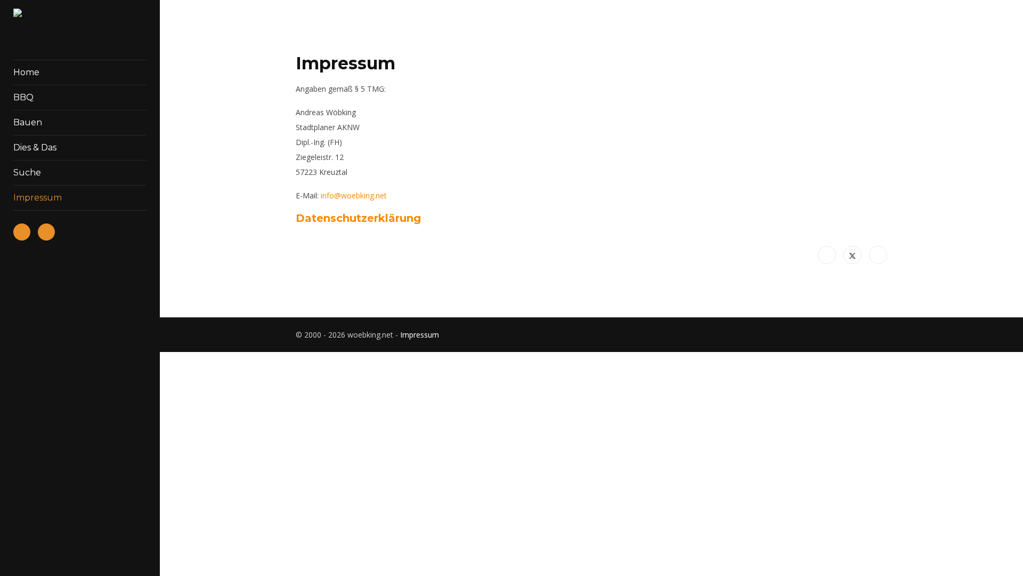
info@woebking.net (354, 195)
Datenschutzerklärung (358, 218)
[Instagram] (884, 334)
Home (26, 72)
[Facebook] (827, 255)
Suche (27, 172)
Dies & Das (34, 147)
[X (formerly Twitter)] (852, 255)
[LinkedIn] (878, 255)
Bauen (27, 122)
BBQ (23, 97)
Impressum (419, 335)
